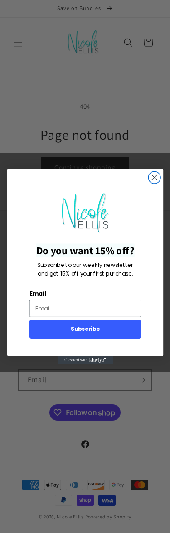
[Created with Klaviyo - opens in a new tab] (84, 360)
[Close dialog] (154, 177)
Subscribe (84, 329)
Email (37, 294)
